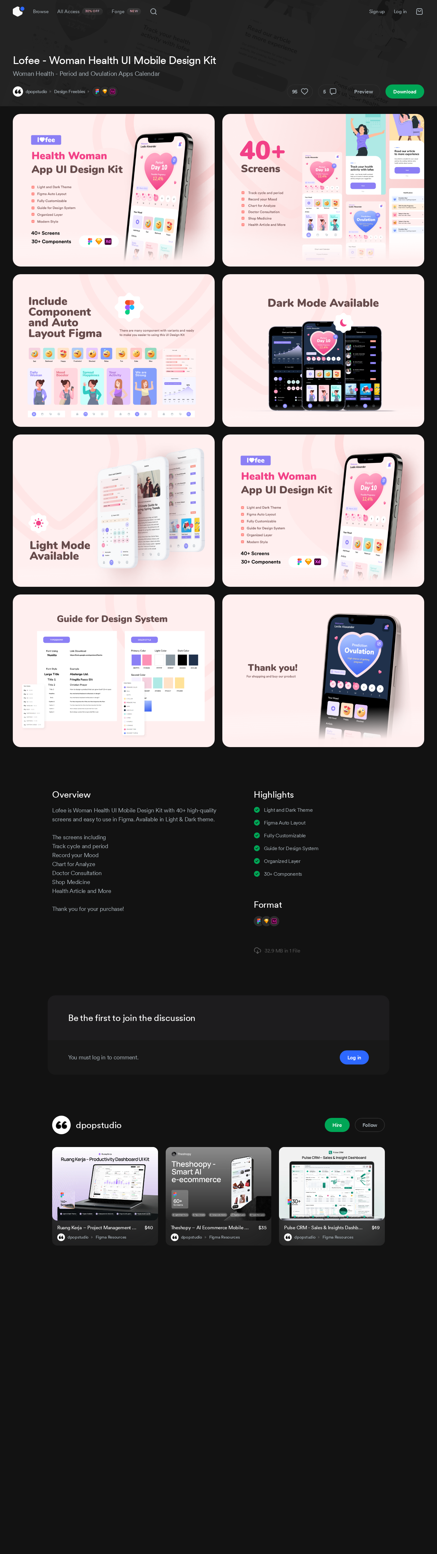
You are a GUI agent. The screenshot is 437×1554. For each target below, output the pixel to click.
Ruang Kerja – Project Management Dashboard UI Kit (97, 1227)
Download (405, 91)
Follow (369, 1125)
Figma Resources (111, 1237)
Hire (337, 1125)
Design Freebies (69, 91)
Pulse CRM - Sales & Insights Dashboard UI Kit (324, 1227)
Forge (125, 11)
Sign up (377, 11)
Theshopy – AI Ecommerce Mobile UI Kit (211, 1227)
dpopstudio (36, 91)
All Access (78, 11)
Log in (400, 11)
